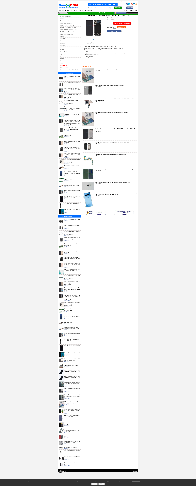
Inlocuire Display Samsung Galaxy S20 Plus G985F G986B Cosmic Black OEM (72, 384)
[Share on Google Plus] (132, 5)
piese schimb (88, 63)
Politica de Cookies (136, 481)
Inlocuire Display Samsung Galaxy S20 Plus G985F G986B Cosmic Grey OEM (72, 396)
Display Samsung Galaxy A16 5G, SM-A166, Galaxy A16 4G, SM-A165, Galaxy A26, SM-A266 (72, 96)
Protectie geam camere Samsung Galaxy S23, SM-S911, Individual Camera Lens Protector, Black (72, 161)
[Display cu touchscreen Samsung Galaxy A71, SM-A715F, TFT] (93, 38)
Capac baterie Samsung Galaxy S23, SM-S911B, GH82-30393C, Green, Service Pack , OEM (115, 169)
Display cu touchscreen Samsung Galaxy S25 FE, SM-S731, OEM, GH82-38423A (72, 155)
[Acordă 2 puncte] (88, 43)
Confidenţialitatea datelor (110, 470)
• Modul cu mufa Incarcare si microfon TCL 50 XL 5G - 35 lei (128, 2)
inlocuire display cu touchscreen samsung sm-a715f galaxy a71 (122, 63)
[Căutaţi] (109, 8)
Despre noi (92, 470)
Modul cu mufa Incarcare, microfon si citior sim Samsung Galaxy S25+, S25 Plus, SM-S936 (72, 430)
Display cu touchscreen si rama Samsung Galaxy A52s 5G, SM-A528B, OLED (112, 142)
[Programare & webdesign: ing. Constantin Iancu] (62, 471)
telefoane (89, 64)
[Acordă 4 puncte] (91, 43)
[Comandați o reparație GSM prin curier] (122, 24)
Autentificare (130, 7)
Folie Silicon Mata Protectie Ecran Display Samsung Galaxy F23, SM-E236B (111, 112)
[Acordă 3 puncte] (90, 43)
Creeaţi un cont (117, 7)
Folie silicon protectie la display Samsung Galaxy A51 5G (107, 69)
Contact (114, 4)
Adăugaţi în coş (121, 27)
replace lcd (95, 63)
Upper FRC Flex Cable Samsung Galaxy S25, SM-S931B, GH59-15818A (110, 154)
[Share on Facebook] (127, 5)
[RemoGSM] (68, 7)
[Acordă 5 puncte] (93, 43)
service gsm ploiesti (102, 63)
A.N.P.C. (60, 472)
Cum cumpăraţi (98, 4)
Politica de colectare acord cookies (81, 470)
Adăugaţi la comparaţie (114, 31)
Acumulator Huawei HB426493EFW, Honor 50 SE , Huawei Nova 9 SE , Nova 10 (72, 149)
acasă (90, 4)
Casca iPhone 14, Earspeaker (70, 447)
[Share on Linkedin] (134, 5)
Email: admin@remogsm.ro (130, 10)
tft (107, 63)
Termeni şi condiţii (100, 470)
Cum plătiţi (107, 4)
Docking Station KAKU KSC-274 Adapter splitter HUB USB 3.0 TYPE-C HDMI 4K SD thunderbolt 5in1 (72, 102)
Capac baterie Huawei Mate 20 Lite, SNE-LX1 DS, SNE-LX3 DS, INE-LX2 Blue (72, 173)
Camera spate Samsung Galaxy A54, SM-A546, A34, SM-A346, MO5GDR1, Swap (112, 182)
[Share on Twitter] (129, 5)
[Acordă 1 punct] (87, 43)
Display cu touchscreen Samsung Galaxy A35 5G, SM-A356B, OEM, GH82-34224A (72, 411)
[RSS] (136, 5)
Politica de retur (120, 470)
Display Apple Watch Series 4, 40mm (72, 76)
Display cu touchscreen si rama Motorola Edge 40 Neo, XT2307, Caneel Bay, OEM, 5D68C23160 (72, 108)
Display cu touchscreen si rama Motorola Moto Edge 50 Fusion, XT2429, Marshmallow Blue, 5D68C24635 (72, 371)
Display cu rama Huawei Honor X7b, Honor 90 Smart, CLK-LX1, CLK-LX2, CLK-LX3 (72, 90)
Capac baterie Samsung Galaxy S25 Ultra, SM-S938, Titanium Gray (109, 85)
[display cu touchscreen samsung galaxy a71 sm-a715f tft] (93, 39)
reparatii (84, 64)
